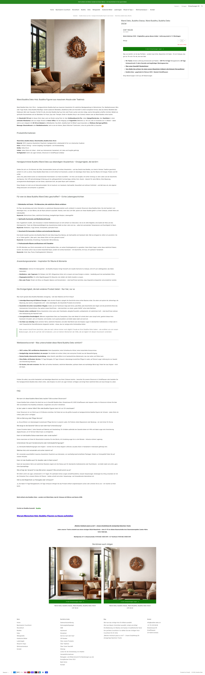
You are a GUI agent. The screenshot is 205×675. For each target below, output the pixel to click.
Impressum (63, 630)
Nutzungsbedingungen (67, 625)
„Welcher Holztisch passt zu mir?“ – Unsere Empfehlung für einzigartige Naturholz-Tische (102, 526)
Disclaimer (63, 633)
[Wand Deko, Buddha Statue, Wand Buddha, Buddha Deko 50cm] (130, 573)
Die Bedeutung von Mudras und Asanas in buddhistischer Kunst (123, 628)
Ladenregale (118, 10)
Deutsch (176, 6)
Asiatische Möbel (107, 10)
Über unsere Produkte (67, 641)
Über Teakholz (64, 644)
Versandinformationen (67, 654)
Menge (125, 40)
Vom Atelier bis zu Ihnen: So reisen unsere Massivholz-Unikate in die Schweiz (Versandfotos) (155, 69)
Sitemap (62, 649)
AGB (61, 628)
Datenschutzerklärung (67, 622)
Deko (89, 10)
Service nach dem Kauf (67, 636)
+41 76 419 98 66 (152, 625)
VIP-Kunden (63, 638)
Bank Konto (63, 662)
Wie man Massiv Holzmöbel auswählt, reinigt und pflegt (120, 625)
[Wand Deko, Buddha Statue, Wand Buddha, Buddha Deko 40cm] (75, 573)
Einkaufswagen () (193, 6)
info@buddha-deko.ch (154, 622)
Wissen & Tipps (128, 10)
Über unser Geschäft (132, 66)
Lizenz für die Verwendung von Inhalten (72, 651)
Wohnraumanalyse (141, 10)
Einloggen (184, 6)
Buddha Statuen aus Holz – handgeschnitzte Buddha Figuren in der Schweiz (96, 15)
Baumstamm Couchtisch (63, 10)
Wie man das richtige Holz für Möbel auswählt (118, 622)
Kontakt (152, 10)
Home (52, 10)
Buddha (83, 10)
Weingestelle (96, 10)
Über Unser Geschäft (66, 646)
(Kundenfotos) (143, 66)
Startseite (75, 15)
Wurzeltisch (75, 10)
